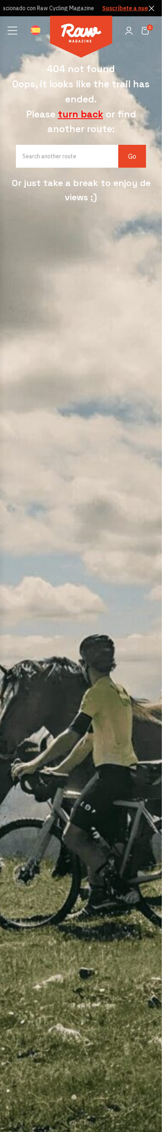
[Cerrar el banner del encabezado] (151, 8)
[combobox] (73, 156)
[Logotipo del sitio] (81, 38)
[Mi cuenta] (129, 30)
